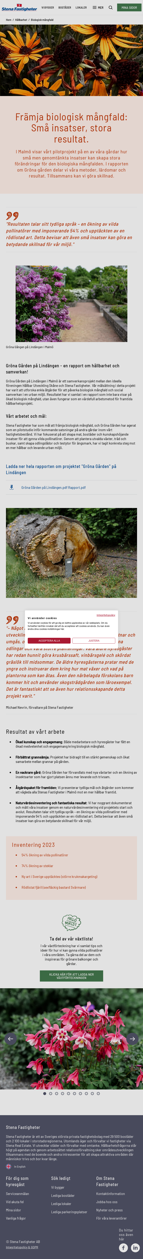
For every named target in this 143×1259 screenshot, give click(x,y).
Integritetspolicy (106, 615)
